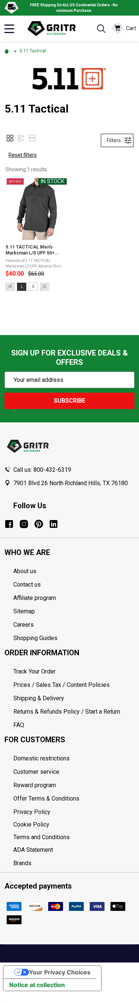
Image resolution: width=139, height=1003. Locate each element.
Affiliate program (34, 597)
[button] (10, 138)
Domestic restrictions (41, 758)
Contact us (27, 584)
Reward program (34, 785)
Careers (23, 624)
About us (24, 571)
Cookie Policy (74, 824)
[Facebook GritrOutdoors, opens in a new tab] (9, 524)
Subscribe (69, 400)
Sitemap (24, 611)
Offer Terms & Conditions (46, 798)
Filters (114, 140)
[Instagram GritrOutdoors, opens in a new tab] (24, 524)
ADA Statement (33, 849)
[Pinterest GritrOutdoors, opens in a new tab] (38, 524)
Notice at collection (37, 985)
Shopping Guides (35, 638)
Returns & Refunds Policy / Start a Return (66, 711)
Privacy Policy (74, 812)
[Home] (7, 50)
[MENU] (9, 28)
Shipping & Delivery (38, 698)
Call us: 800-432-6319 (42, 469)
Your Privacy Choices (59, 972)
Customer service (36, 771)
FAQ (18, 724)
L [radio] (22, 287)
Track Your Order (34, 671)
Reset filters (23, 155)
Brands (22, 863)
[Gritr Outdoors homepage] (55, 28)
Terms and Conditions (74, 837)
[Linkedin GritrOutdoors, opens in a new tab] (53, 524)
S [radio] (33, 287)
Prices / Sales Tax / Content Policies (61, 684)
